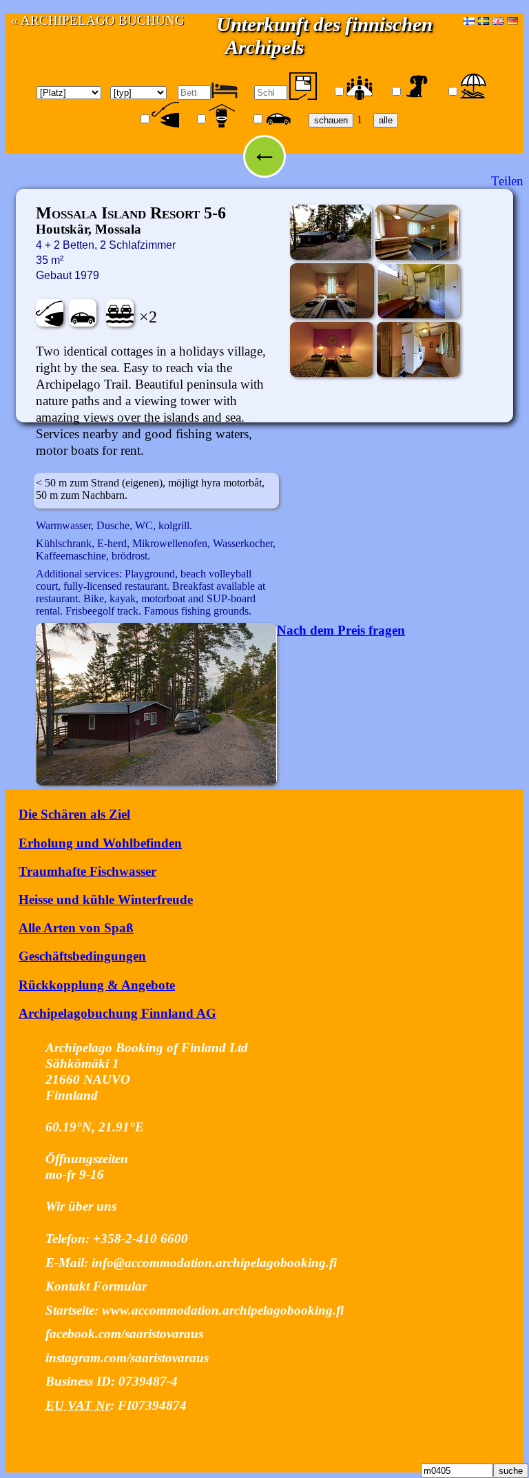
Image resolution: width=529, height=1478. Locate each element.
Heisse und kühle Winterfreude (106, 899)
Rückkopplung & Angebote (97, 985)
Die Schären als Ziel (74, 814)
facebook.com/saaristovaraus (124, 1333)
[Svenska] (483, 20)
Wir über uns (80, 1206)
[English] (498, 20)
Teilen (507, 181)
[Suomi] (469, 20)
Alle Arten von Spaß (76, 928)
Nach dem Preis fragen (341, 630)
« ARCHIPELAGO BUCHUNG (98, 20)
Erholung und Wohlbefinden (100, 843)
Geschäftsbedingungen (82, 956)
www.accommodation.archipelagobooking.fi (223, 1310)
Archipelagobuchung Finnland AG (117, 1013)
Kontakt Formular (96, 1286)
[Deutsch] (512, 20)
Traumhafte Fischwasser (87, 871)
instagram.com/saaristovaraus (127, 1358)
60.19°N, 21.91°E (94, 1127)
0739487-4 (148, 1381)
